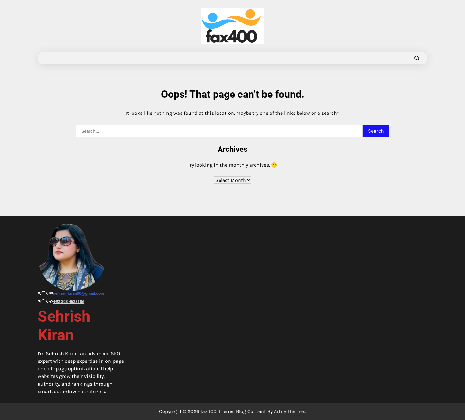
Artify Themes (289, 411)
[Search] (417, 58)
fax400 (209, 411)
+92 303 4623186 (68, 301)
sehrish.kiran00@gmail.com (78, 293)
